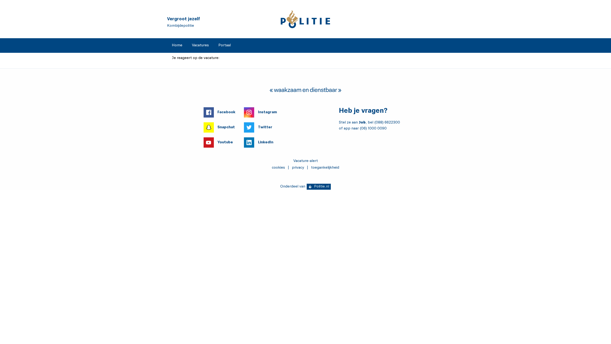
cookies (278, 168)
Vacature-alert (305, 161)
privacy (298, 168)
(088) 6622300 (387, 122)
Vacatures (200, 45)
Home (177, 45)
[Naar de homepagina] (305, 19)
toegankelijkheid (325, 168)
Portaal (224, 45)
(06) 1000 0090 (373, 128)
